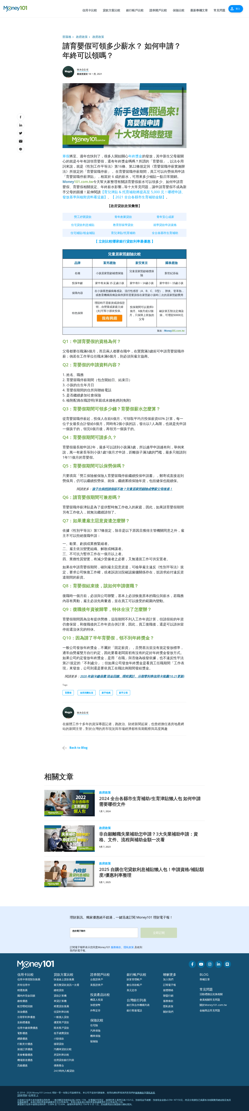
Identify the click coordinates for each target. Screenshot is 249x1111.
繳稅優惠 (22, 1001)
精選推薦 (22, 990)
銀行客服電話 (134, 1010)
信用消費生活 (86, 692)
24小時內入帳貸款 (64, 1070)
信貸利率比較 (61, 1011)
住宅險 (94, 1025)
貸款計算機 (60, 995)
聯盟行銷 (168, 995)
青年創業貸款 (123, 217)
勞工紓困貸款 (83, 217)
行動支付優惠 (25, 1044)
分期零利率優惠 (26, 1017)
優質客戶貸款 (61, 1022)
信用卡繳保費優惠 (27, 1027)
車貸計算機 (60, 1001)
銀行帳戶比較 (135, 10)
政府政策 (82, 37)
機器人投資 (96, 999)
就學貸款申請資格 (165, 225)
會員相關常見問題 (210, 999)
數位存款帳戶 (134, 985)
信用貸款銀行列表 (64, 1060)
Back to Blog (78, 748)
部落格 (67, 37)
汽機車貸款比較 (63, 1049)
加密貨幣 (95, 1005)
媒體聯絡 (168, 990)
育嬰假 (68, 692)
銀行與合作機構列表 (138, 1005)
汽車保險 (95, 1030)
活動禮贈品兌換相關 (211, 994)
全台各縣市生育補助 (165, 233)
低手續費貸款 (61, 1033)
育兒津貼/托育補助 (123, 233)
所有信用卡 (23, 985)
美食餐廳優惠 (25, 1054)
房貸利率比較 (61, 1054)
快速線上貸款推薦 (64, 979)
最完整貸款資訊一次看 (66, 985)
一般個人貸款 (61, 1017)
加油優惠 (22, 1011)
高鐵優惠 (22, 1065)
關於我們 (168, 1011)
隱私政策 (168, 1006)
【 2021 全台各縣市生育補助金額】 (138, 197)
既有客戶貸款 (61, 1027)
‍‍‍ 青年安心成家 (165, 217)
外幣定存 (95, 1010)
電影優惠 (22, 1033)
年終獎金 (135, 156)
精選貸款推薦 (61, 1006)
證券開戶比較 (158, 10)
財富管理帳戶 (134, 979)
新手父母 (123, 692)
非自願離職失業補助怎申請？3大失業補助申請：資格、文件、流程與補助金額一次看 (148, 836)
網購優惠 (22, 1038)
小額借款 (59, 1038)
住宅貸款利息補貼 (82, 225)
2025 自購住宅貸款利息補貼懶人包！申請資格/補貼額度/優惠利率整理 (151, 872)
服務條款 (168, 1001)
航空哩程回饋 (25, 1006)
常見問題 (219, 10)
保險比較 (178, 10)
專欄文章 (205, 979)
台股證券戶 (96, 979)
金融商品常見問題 (210, 1010)
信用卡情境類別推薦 (28, 979)
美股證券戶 (96, 985)
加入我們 (168, 979)
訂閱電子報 (169, 985)
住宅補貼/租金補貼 (83, 233)
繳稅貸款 (59, 990)
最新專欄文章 (199, 10)
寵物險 (94, 1041)
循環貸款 (59, 1044)
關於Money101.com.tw (213, 1005)
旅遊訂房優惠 (25, 1049)
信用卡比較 (89, 10)
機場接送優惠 (25, 1060)
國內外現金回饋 (26, 995)
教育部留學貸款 (123, 225)
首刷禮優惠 (23, 1022)
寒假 (66, 156)
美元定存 (132, 990)
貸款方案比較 (111, 10)
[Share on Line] (20, 149)
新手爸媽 (106, 692)
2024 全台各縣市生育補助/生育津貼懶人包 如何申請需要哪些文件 (150, 801)
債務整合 (59, 1065)
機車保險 (95, 1036)
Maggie (83, 69)
